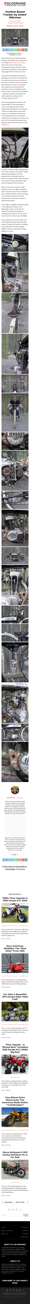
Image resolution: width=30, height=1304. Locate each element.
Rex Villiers (16, 82)
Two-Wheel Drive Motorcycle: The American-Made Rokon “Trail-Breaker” (15, 1101)
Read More (5, 938)
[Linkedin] (15, 854)
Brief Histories (7, 1230)
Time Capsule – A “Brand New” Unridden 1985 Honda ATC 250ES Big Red (15, 1048)
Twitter (25, 1230)
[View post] (15, 913)
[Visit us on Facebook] (9, 1209)
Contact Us (15, 1297)
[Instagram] (12, 854)
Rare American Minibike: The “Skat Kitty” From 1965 (15, 948)
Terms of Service (19, 1296)
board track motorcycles (17, 63)
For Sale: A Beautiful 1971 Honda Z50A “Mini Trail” (15, 997)
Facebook (24, 1227)
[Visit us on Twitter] (13, 1290)
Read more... (10, 1273)
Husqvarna (5, 125)
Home (3, 1227)
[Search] (25, 1215)
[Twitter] (17, 854)
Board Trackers (15, 21)
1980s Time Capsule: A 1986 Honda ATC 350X (15, 899)
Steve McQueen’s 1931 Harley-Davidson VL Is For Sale (15, 1155)
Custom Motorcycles (15, 22)
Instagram (24, 1237)
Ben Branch (17, 53)
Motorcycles (13, 23)
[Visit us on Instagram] (17, 1209)
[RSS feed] (2, 4)
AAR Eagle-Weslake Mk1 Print (9, 1202)
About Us (5, 1233)
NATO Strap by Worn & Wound (22, 1202)
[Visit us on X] (13, 1209)
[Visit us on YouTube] (10, 1290)
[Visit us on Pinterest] (16, 1290)
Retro (21, 23)
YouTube (25, 1233)
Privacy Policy (8, 1296)
